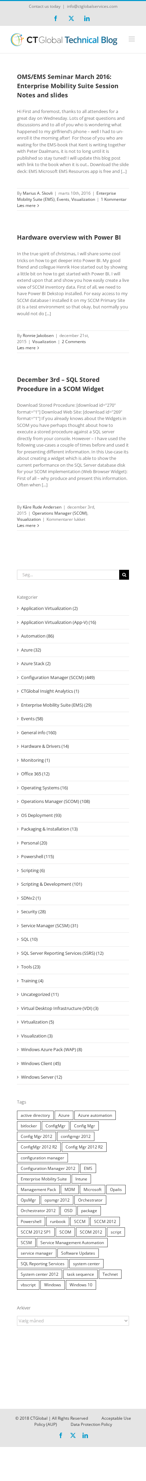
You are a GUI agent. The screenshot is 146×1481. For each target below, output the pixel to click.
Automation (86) (37, 636)
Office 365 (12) (35, 774)
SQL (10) (29, 939)
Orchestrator (90, 1200)
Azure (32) (31, 650)
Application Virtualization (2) (49, 608)
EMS (88, 1168)
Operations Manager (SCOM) (59, 513)
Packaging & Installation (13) (49, 829)
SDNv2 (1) (31, 898)
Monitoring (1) (35, 760)
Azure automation (95, 1115)
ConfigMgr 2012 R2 (39, 1146)
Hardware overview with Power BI (69, 237)
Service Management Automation (72, 1242)
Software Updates (78, 1253)
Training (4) (32, 981)
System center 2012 (39, 1274)
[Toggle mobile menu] (132, 39)
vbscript (28, 1284)
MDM (70, 1189)
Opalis (116, 1189)
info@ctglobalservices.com (92, 6)
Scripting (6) (33, 870)
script (116, 1232)
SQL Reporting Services (43, 1263)
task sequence (80, 1274)
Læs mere (26, 205)
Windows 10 (81, 1284)
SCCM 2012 (105, 1221)
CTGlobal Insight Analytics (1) (50, 691)
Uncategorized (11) (40, 994)
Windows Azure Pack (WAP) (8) (51, 1049)
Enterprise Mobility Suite (44, 1178)
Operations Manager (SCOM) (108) (55, 801)
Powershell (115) (37, 856)
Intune (81, 1178)
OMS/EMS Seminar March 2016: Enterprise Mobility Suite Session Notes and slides (67, 86)
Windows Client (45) (41, 1063)
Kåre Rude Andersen (42, 507)
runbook (58, 1221)
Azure (64, 1115)
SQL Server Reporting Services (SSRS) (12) (62, 953)
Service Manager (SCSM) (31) (49, 925)
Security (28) (33, 911)
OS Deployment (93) (41, 815)
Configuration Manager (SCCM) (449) (58, 677)
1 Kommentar (114, 199)
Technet (110, 1274)
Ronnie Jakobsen (38, 335)
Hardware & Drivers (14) (45, 746)
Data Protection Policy (91, 1424)
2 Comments (74, 341)
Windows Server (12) (41, 1077)
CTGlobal (39, 1418)
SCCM (80, 1221)
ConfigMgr (55, 1125)
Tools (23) (30, 967)
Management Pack (38, 1189)
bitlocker (29, 1125)
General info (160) (38, 732)
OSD (68, 1210)
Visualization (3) (37, 1036)
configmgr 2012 (76, 1136)
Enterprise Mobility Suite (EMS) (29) (56, 705)
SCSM (26, 1242)
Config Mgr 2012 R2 (84, 1146)
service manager (37, 1253)
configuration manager (42, 1157)
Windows (52, 1284)
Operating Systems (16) (44, 788)
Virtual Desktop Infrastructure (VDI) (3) (59, 1008)
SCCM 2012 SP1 (36, 1232)
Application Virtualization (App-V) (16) (58, 622)
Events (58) (32, 718)
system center (86, 1263)
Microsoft (93, 1189)
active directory (35, 1115)
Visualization (83, 199)
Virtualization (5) (37, 1022)
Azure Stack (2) (36, 663)
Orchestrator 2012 (38, 1210)
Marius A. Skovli (38, 193)
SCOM (65, 1232)
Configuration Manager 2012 (48, 1168)
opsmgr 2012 (57, 1200)
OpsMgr (28, 1200)
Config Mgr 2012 (36, 1136)
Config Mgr (84, 1125)
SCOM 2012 (91, 1232)
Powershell (31, 1221)
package (89, 1210)
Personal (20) (34, 843)
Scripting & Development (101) (51, 884)
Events (63, 199)
